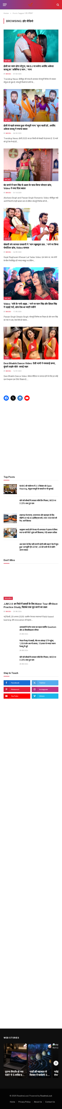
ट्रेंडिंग (6, 358)
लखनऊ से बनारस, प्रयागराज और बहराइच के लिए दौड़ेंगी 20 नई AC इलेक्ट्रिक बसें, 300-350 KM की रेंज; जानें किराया (38, 518)
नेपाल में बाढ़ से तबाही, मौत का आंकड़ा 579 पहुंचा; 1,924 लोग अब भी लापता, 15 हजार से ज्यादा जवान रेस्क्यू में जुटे (37, 643)
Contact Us (50, 1102)
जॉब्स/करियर (8, 598)
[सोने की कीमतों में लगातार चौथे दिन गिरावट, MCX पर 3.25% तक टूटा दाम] (10, 504)
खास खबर (7, 61)
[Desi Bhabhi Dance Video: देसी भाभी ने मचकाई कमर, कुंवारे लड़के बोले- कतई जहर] (31, 343)
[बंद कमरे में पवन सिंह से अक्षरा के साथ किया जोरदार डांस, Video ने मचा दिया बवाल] (31, 165)
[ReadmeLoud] (31, 4)
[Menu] (5, 4)
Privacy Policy (24, 1102)
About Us (38, 1102)
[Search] (57, 4)
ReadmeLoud (46, 1096)
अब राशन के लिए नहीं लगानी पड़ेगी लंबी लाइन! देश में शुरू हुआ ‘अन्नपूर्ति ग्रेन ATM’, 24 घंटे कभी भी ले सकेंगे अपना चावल (38, 547)
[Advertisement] (31, 438)
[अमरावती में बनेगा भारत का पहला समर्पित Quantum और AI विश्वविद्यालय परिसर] (10, 630)
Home (12, 1102)
